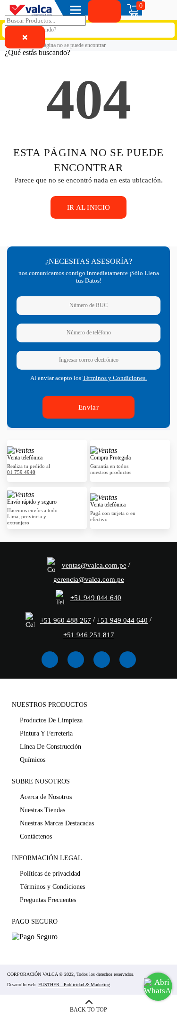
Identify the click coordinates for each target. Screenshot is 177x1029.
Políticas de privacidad (50, 873)
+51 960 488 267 (65, 620)
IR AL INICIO (88, 207)
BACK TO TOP (88, 1009)
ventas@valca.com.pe (94, 565)
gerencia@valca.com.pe (88, 579)
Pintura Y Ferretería (46, 733)
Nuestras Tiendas (42, 810)
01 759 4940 (21, 472)
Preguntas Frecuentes (48, 899)
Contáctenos (36, 836)
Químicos (32, 759)
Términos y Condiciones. (115, 377)
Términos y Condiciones (52, 886)
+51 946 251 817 (88, 635)
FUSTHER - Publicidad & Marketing (74, 984)
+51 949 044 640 (95, 598)
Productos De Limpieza (51, 720)
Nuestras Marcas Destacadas (57, 823)
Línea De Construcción (50, 746)
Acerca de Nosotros (46, 796)
